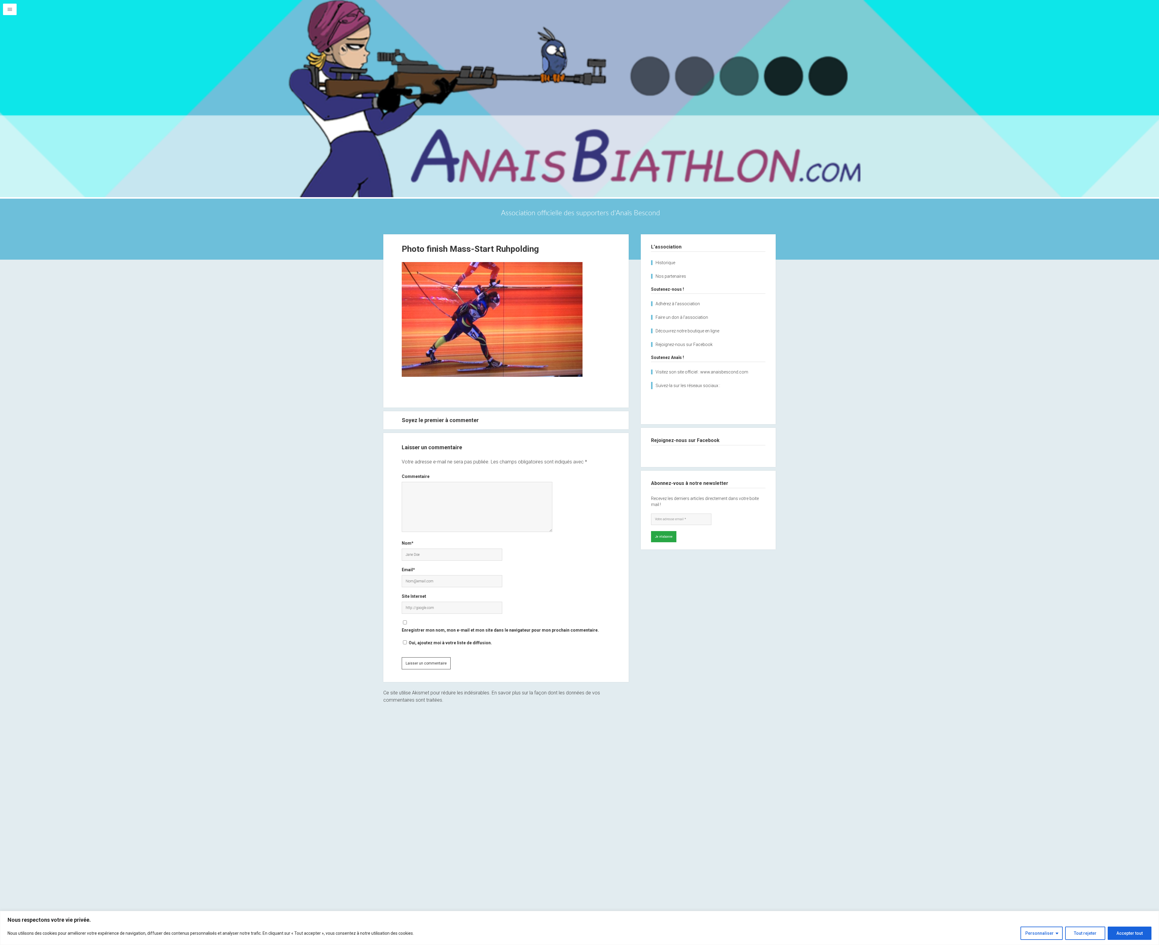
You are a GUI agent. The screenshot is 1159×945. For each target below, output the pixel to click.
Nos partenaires (671, 276)
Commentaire (415, 476)
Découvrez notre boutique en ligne (687, 330)
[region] (579, 928)
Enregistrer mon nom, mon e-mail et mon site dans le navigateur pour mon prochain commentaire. (500, 630)
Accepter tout (1129, 933)
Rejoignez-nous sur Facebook (684, 344)
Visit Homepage (579, 98)
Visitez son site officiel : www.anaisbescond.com (702, 372)
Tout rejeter (1085, 933)
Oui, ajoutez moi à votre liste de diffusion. (450, 642)
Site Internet (414, 596)
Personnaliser (1039, 933)
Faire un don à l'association (682, 317)
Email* (408, 569)
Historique (665, 262)
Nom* (407, 543)
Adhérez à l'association (678, 303)
